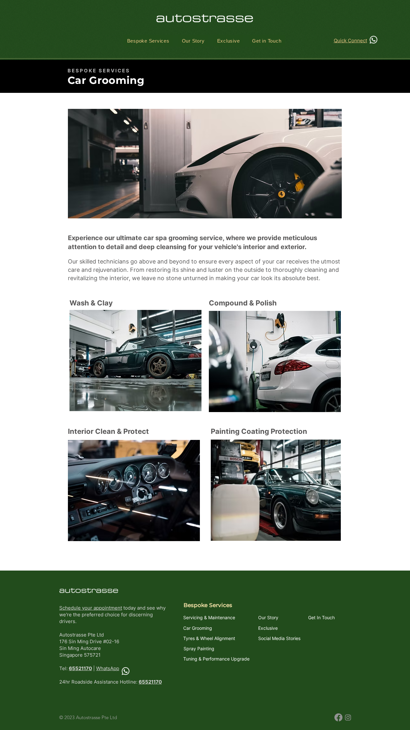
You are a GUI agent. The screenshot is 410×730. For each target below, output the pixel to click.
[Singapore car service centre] (348, 717)
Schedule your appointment (90, 608)
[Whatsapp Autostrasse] (373, 40)
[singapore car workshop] (338, 717)
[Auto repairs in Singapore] (125, 671)
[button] (148, 41)
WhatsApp (107, 668)
